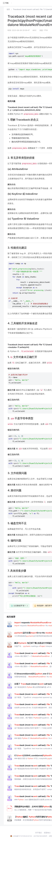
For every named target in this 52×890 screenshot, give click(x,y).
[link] (8, 9)
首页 (8, 9)
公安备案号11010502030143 (22, 836)
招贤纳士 (47, 833)
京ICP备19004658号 (40, 836)
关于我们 (38, 833)
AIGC (35, 30)
